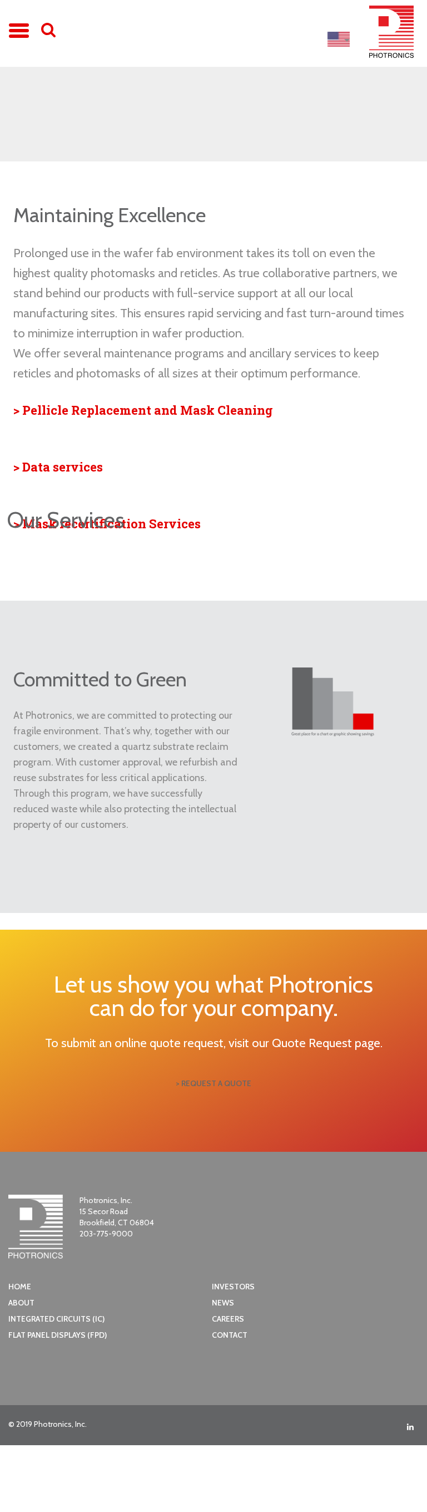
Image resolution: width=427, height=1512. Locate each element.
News (223, 1303)
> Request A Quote (213, 1083)
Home (19, 1287)
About (21, 1303)
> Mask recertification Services (107, 524)
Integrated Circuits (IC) (56, 1319)
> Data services (58, 467)
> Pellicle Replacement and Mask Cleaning (143, 410)
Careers (228, 1319)
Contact (229, 1335)
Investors (233, 1287)
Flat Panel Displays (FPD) (57, 1335)
